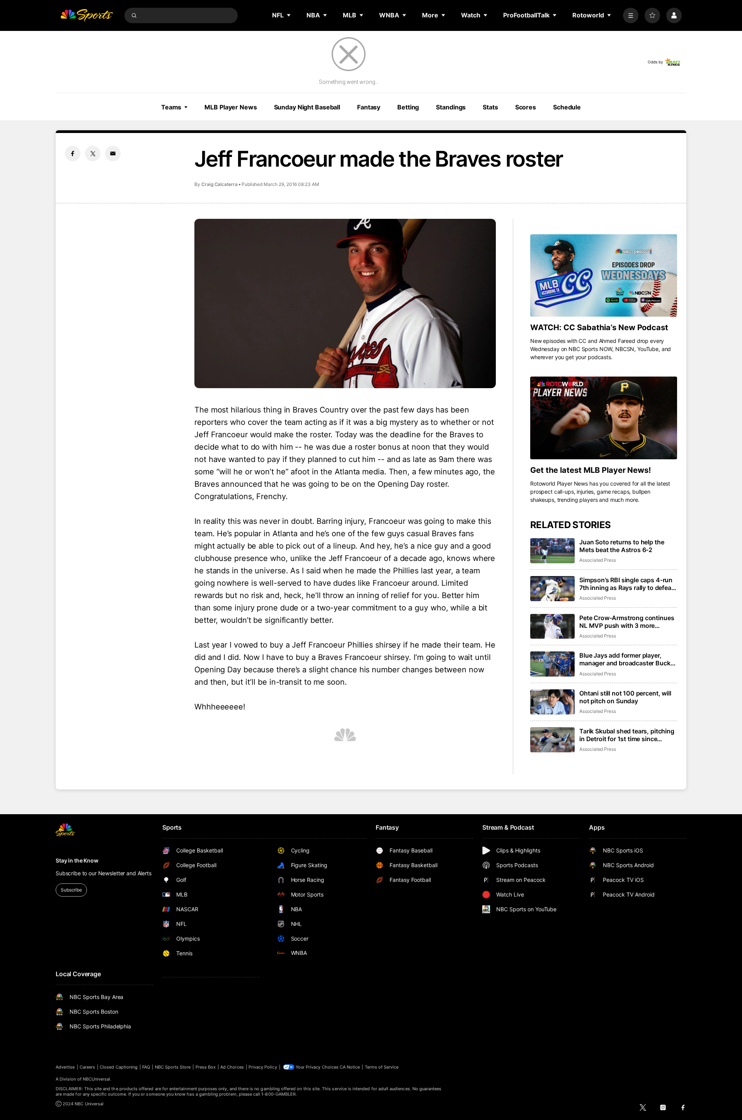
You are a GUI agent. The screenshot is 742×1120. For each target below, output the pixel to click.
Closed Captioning (119, 1067)
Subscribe (71, 890)
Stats (490, 107)
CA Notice (350, 1067)
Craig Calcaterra (219, 184)
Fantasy (368, 107)
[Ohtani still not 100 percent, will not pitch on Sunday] (552, 701)
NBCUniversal (97, 1079)
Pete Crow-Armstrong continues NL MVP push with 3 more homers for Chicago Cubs (626, 621)
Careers (87, 1067)
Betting (408, 107)
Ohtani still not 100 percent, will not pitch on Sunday (625, 697)
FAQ (146, 1067)
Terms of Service (382, 1067)
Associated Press (597, 560)
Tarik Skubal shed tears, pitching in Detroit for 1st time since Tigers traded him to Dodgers (626, 735)
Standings (451, 107)
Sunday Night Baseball (307, 107)
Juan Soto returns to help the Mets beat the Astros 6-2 (621, 546)
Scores (525, 107)
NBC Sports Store (173, 1067)
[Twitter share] (92, 153)
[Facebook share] (72, 153)
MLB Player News (230, 107)
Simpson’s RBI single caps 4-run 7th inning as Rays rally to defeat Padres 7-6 (626, 584)
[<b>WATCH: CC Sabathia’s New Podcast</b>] (603, 275)
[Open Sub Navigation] (289, 15)
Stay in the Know (77, 860)
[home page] (86, 15)
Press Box (206, 1067)
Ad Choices (232, 1067)
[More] (630, 15)
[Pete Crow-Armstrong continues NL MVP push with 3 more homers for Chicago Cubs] (552, 626)
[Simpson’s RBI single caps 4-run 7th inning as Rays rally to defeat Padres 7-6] (552, 588)
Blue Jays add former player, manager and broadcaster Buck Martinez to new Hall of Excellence (625, 659)
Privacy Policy (262, 1067)
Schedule (567, 107)
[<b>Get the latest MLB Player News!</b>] (603, 418)
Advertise (65, 1067)
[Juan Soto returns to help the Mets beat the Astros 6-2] (552, 550)
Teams (171, 107)
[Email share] (113, 153)
